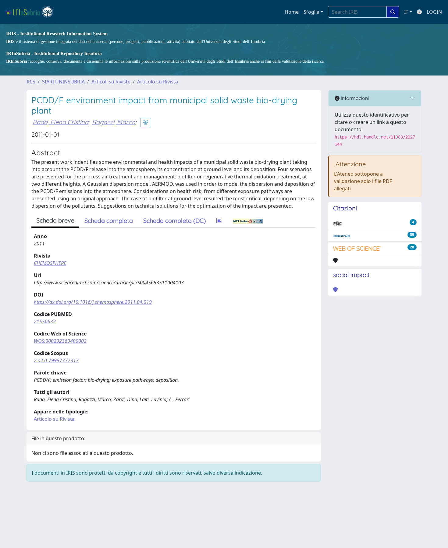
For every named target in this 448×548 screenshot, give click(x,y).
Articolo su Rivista (157, 81)
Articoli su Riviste (110, 81)
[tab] (219, 220)
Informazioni (354, 98)
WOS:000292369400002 (60, 341)
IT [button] (406, 12)
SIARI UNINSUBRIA (63, 81)
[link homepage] (31, 12)
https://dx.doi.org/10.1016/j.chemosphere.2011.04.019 (93, 302)
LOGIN (434, 12)
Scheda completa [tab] (108, 220)
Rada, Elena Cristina (60, 122)
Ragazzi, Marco (113, 122)
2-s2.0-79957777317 (56, 360)
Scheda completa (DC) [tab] (174, 220)
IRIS (31, 81)
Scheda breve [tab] (55, 220)
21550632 (45, 321)
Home (292, 12)
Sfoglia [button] (311, 12)
